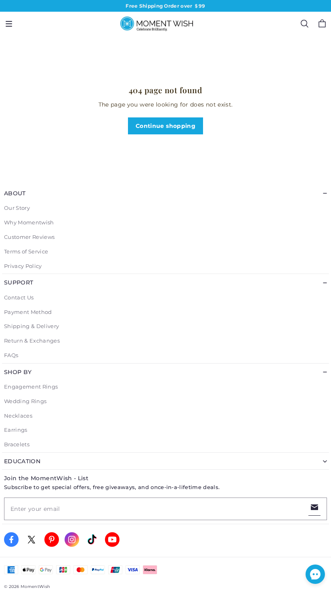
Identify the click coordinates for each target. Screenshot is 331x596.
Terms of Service (26, 251)
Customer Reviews (29, 237)
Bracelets (16, 444)
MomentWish (35, 586)
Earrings (15, 430)
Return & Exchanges (32, 340)
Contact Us (19, 297)
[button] (9, 24)
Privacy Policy (23, 266)
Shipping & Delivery (31, 326)
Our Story (17, 208)
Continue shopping (165, 126)
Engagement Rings (31, 386)
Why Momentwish (29, 222)
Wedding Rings (25, 401)
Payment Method (28, 312)
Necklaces (18, 415)
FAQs (11, 355)
